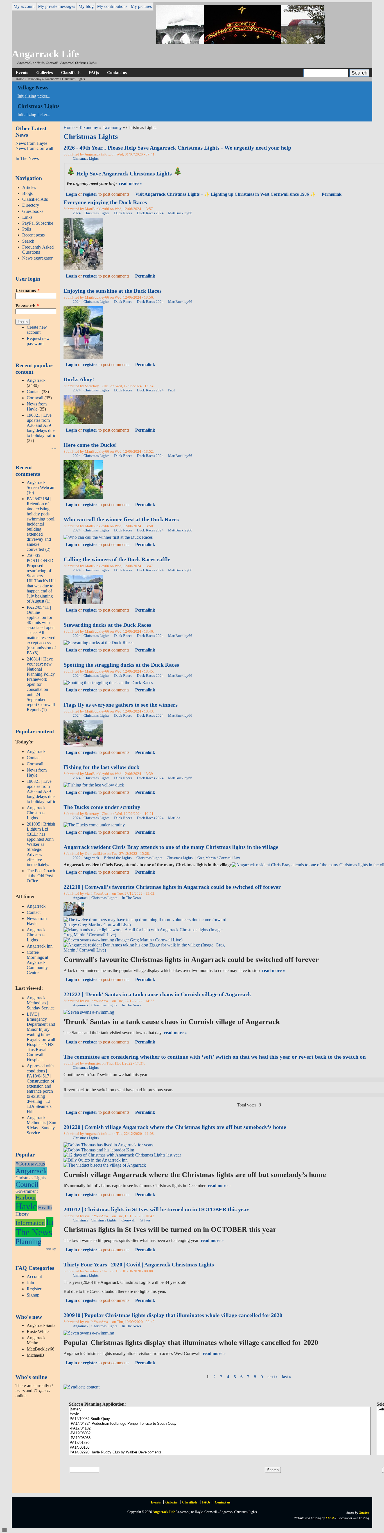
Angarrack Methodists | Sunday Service (41, 1002)
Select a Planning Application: (97, 1404)
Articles (29, 187)
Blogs (27, 193)
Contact (33, 391)
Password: (27, 305)
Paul (171, 390)
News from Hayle (31, 143)
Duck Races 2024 (150, 213)
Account (34, 1276)
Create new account (37, 330)
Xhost (330, 1518)
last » (286, 1376)
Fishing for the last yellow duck (101, 767)
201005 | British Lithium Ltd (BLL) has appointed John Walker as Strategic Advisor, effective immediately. (41, 844)
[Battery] (219, 1409)
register (90, 194)
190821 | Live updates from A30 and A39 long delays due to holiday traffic (41, 425)
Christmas (80, 1220)
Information (30, 1222)
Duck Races (123, 213)
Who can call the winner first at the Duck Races (121, 519)
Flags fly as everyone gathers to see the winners (121, 705)
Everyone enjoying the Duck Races (105, 202)
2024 (77, 213)
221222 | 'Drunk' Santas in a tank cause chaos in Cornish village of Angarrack (157, 994)
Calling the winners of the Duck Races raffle (117, 559)
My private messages (56, 6)
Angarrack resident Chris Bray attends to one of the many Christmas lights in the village (171, 847)
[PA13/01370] (219, 1442)
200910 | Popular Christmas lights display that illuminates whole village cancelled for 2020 (173, 1315)
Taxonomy (34, 79)
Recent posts (33, 235)
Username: (27, 290)
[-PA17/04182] (219, 1428)
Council (27, 1184)
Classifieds (70, 72)
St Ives (145, 1220)
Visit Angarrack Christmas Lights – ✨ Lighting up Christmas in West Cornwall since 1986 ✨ (225, 194)
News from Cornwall (34, 148)
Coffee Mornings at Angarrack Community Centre (37, 962)
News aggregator (37, 258)
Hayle (26, 1206)
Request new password (38, 341)
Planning (28, 1241)
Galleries (44, 72)
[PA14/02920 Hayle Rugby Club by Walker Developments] (219, 1452)
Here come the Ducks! (90, 445)
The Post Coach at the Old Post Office (41, 875)
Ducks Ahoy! (79, 379)
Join (30, 1282)
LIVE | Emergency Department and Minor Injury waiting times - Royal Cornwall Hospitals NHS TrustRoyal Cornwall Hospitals (41, 1037)
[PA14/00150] (219, 1447)
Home (20, 79)
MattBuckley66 (180, 213)
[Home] (240, 42)
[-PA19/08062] (219, 1433)
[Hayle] (219, 1414)
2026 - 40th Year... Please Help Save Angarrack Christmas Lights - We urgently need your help (177, 148)
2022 (77, 858)
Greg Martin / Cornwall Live (219, 858)
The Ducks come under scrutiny (102, 807)
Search (28, 241)
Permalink (332, 194)
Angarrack (36, 380)
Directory (30, 205)
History (22, 1214)
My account (24, 6)
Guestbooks (32, 211)
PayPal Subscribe (37, 223)
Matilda (174, 818)
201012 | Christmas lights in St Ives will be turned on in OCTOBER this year (156, 1209)
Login (71, 194)
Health (45, 1207)
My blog (86, 6)
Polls (26, 229)
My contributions (112, 6)
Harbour (25, 1197)
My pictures (141, 6)
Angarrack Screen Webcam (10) (41, 487)
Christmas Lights (30, 1177)
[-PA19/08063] (219, 1438)
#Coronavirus (30, 1164)
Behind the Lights (118, 858)
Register (34, 1288)
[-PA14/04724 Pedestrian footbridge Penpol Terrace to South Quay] (219, 1423)
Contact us (117, 72)
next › (272, 1376)
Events (22, 72)
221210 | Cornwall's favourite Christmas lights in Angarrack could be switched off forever (172, 887)
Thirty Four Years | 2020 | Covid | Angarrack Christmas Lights (139, 1264)
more (53, 448)
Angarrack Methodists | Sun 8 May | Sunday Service (41, 1125)
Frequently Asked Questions (38, 249)
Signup (33, 1295)
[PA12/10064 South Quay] (219, 1419)
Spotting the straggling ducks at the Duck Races (121, 665)
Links (27, 217)
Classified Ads (35, 199)
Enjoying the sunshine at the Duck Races (113, 291)
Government (26, 1191)
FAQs (94, 72)
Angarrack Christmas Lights (36, 812)
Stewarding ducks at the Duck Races (107, 625)
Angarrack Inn (40, 946)
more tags (51, 1249)
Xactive (364, 1512)
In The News (27, 158)
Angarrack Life (45, 54)
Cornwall (35, 397)
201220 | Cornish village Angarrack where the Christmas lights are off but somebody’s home (175, 1127)
